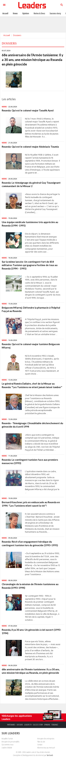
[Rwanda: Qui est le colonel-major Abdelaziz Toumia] (14, 161)
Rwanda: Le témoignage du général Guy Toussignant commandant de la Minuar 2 (31, 184)
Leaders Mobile (7, 747)
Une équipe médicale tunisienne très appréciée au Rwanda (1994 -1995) (30, 224)
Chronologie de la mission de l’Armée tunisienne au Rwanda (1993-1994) (30, 586)
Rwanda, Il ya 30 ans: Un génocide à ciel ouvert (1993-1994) (31, 631)
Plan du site (41, 741)
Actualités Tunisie (7, 738)
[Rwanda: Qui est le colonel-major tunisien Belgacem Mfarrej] (14, 362)
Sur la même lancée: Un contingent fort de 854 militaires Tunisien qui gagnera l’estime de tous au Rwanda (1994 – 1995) (30, 265)
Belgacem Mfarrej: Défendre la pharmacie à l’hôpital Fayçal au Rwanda (31, 309)
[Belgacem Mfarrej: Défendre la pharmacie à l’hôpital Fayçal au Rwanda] (14, 325)
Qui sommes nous (7, 744)
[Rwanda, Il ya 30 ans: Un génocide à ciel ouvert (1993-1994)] (14, 647)
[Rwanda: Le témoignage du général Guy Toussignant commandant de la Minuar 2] (14, 200)
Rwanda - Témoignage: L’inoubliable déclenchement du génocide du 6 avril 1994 (32, 425)
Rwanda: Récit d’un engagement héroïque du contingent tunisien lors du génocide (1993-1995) (30, 543)
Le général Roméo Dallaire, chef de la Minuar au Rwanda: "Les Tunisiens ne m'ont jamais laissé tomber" (32, 385)
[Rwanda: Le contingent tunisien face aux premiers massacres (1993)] (14, 477)
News (15, 13)
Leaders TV (28, 724)
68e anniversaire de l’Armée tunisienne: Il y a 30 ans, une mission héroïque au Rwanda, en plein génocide (31, 671)
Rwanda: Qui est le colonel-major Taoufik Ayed (28, 110)
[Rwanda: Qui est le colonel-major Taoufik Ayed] (14, 125)
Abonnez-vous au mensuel (46, 747)
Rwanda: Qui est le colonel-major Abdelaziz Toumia (30, 146)
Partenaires (11, 724)
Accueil (6, 35)
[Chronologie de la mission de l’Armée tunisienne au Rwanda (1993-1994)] (14, 602)
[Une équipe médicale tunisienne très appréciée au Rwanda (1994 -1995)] (14, 240)
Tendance (54, 724)
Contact (39, 744)
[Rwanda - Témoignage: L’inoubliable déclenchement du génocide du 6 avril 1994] (14, 441)
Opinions (47, 724)
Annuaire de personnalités (10, 741)
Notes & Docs (39, 13)
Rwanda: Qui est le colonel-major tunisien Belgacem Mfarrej (31, 346)
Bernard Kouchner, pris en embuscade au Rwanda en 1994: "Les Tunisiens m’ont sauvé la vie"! (31, 504)
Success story (38, 724)
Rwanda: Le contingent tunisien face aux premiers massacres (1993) (30, 461)
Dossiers (17, 35)
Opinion (25, 13)
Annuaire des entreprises (45, 738)
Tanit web (50, 755)
